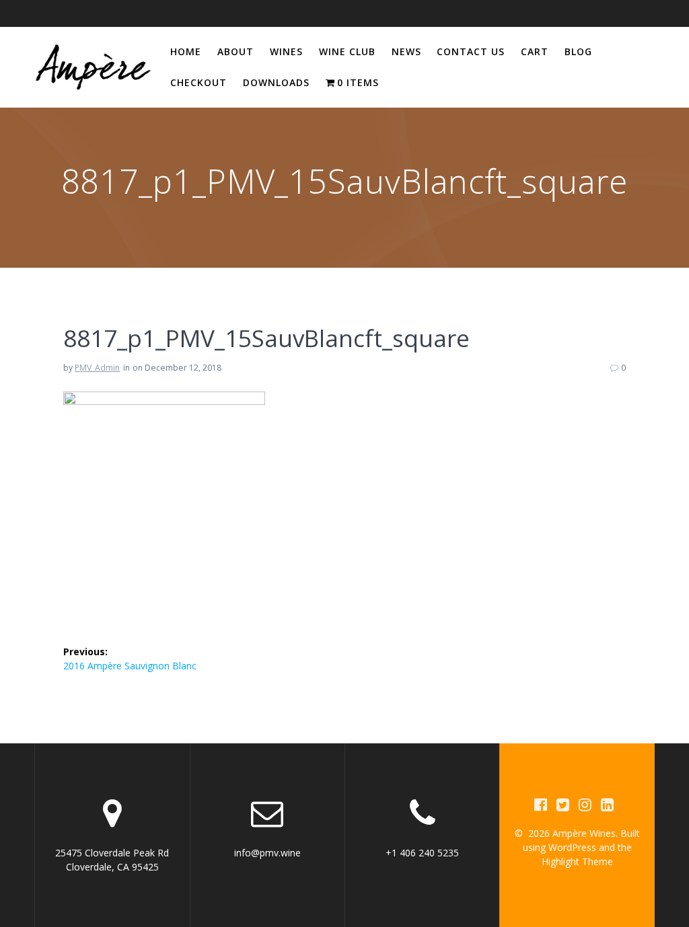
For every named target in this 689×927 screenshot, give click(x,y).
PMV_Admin (97, 367)
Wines (286, 51)
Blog (578, 51)
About (235, 51)
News (406, 51)
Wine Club (347, 51)
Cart (534, 51)
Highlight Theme (577, 861)
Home (185, 51)
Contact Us (471, 51)
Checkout (198, 82)
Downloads (276, 82)
